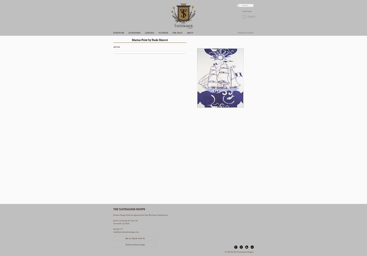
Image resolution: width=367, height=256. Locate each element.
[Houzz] (246, 247)
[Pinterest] (235, 247)
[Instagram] (241, 247)
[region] (220, 120)
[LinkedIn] (252, 247)
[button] (248, 16)
